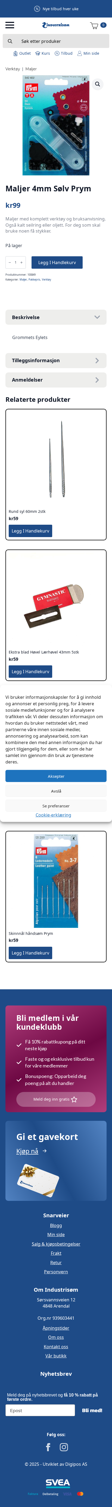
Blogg (56, 1225)
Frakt (56, 1253)
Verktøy (12, 69)
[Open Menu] (9, 25)
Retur (56, 1263)
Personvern (56, 1272)
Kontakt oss (56, 1347)
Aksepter (56, 776)
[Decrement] (10, 262)
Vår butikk (56, 1356)
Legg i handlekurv (57, 262)
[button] (97, 84)
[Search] (10, 41)
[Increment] (21, 262)
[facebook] (48, 1447)
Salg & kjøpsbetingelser (56, 1244)
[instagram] (64, 1447)
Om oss (56, 1337)
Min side (56, 1235)
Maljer (31, 69)
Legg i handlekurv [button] (30, 531)
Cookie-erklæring (53, 815)
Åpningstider (56, 1328)
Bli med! (92, 1410)
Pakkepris (34, 279)
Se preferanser (56, 805)
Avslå (56, 790)
